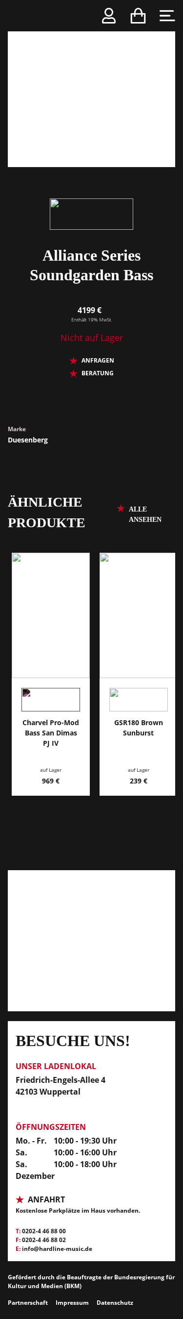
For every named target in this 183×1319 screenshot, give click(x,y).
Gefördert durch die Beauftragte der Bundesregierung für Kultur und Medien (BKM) (91, 1281)
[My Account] (109, 16)
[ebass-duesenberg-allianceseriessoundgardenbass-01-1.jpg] (91, 83)
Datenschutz (115, 1302)
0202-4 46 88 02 (44, 1240)
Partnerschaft (28, 1302)
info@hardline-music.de (57, 1249)
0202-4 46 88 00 (44, 1231)
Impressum (72, 1302)
